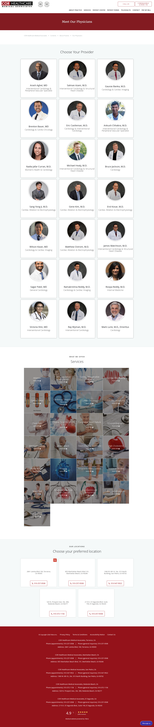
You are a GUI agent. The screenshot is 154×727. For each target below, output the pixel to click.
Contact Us (111, 635)
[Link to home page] (22, 4)
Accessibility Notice (97, 635)
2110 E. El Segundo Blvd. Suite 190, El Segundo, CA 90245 (96, 603)
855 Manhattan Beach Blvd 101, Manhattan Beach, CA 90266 (77, 572)
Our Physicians (77, 36)
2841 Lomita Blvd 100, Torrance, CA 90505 (39, 572)
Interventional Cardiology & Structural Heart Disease (77, 89)
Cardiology (115, 170)
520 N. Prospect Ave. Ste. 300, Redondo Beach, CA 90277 (58, 603)
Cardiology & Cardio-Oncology (39, 129)
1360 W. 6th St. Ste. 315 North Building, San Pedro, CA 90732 (115, 572)
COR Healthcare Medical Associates (35, 36)
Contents (53, 36)
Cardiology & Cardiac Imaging (115, 89)
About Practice (64, 36)
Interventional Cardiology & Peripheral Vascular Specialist (38, 89)
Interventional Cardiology (38, 330)
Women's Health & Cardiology (38, 170)
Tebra (87, 719)
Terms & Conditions (80, 635)
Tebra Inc (54, 635)
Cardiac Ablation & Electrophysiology (39, 210)
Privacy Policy (65, 635)
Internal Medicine (115, 290)
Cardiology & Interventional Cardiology (77, 129)
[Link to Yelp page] (55, 560)
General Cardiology (38, 290)
